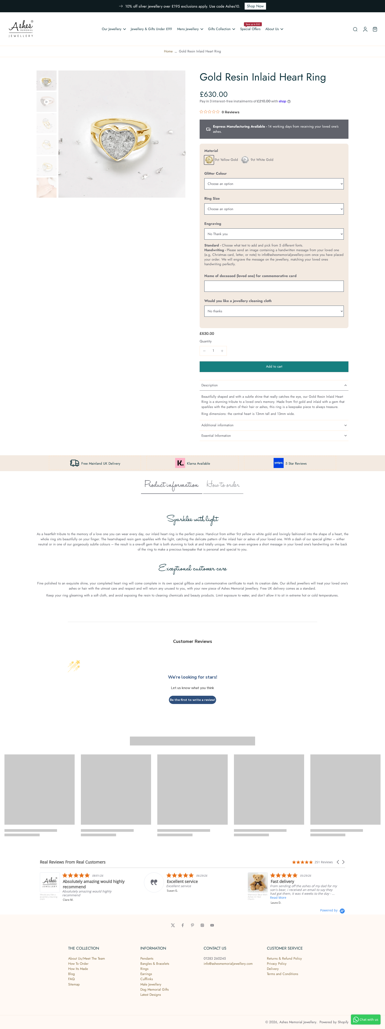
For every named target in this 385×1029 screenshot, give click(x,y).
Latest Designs (150, 994)
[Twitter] (173, 925)
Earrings (146, 973)
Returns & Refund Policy (284, 958)
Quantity (206, 341)
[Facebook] (183, 925)
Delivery (273, 968)
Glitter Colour (215, 173)
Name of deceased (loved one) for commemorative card (250, 275)
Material (211, 150)
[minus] (204, 351)
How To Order (78, 963)
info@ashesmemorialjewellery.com (228, 963)
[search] (355, 29)
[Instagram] (202, 925)
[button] (274, 366)
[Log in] (365, 29)
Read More (205, 897)
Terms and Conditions (282, 973)
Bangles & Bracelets (154, 963)
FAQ (71, 979)
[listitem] (116, 882)
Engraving (212, 223)
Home (168, 51)
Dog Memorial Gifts (154, 989)
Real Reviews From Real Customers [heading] (73, 862)
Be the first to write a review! (192, 700)
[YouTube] (212, 925)
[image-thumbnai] (47, 80)
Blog (71, 973)
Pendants (146, 958)
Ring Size (212, 198)
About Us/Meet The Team (86, 958)
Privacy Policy (277, 963)
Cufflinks (146, 979)
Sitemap (74, 984)
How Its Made (78, 968)
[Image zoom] (121, 134)
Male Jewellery (150, 984)
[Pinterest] (192, 925)
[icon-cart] (375, 29)
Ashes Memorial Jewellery (297, 1022)
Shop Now (255, 6)
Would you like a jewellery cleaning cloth (238, 300)
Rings (144, 968)
